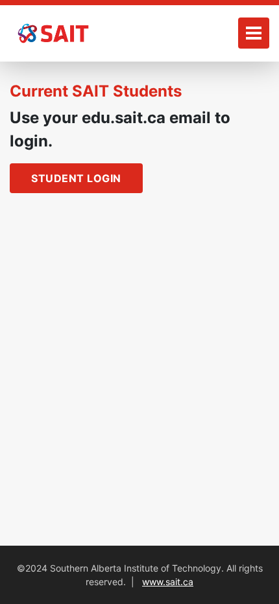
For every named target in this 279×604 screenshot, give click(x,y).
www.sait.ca (167, 581)
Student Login (76, 178)
